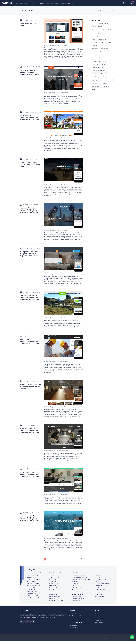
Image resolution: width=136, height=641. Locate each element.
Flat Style (104, 42)
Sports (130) (52, 579)
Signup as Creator (74, 627)
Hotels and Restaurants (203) (79, 577)
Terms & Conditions (99, 622)
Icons (93, 54)
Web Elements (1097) (32, 595)
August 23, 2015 (35, 512)
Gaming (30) (75, 581)
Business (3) (98, 575)
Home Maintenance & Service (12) (81, 579)
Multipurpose (95, 58)
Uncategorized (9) (100, 596)
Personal (104, 61)
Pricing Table (95, 64)
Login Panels (108, 54)
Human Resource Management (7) (81, 575)
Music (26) (52, 590)
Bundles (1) (29, 577)
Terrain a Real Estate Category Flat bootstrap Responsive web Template (29, 72)
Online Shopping (96, 61)
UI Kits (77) (52, 575)
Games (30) (75, 583)
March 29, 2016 (35, 204)
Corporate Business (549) (79, 598)
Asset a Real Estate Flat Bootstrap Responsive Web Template (30, 165)
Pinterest (30, 621)
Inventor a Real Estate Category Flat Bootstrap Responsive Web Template (29, 210)
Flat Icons (94, 39)
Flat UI (109, 42)
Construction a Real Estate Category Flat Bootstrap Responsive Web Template (29, 341)
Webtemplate (95, 89)
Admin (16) (97, 587)
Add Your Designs (73, 625)
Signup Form (95, 76)
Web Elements (105, 86)
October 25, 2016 (35, 67)
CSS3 (93, 33)
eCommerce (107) (76, 596)
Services (33, 3)
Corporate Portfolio (107, 29)
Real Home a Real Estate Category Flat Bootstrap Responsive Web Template (29, 474)
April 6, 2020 (34, 20)
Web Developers (96, 86)
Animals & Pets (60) (100, 585)
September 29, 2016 (36, 112)
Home (101, 10)
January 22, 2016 (35, 292)
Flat (109, 36)
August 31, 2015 (35, 469)
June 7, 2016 (34, 159)
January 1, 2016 (35, 381)
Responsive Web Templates (98, 70)
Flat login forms (102, 39)
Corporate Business (96, 29)
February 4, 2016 (35, 248)
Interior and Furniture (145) (56, 600)
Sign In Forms (104, 73)
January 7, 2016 (35, 336)
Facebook (24, 621)
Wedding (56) (98, 592)
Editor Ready (95, 36)
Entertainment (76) (77, 590)
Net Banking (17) (53, 587)
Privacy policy (97, 620)
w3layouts (25, 20)
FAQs (95, 618)
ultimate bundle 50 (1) (32, 575)
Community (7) (76, 600)
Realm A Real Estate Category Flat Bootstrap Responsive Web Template (29, 118)
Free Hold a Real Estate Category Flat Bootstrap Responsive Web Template (29, 297)
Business (94, 26)
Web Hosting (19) (31, 593)
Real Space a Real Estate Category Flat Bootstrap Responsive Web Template (29, 254)
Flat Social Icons (95, 42)
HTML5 (108, 51)
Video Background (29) (33, 600)
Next (78, 559)
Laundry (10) (52, 598)
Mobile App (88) (53, 594)
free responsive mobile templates (100, 48)
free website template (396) (34, 579)
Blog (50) (97, 577)
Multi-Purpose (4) (31, 581)
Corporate (100, 26)
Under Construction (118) (55, 573)
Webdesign (94, 83)
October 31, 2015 (35, 425)
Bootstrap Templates (104, 23)
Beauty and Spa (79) (100, 579)
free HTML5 (95, 45)
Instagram (27, 621)
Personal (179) (98, 594)
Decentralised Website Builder (77, 618)
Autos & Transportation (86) (102, 583)
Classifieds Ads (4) (100, 573)
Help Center (97, 613)
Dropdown (99, 33)
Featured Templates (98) (33, 585)
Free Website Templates (75, 616)
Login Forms (99, 54)
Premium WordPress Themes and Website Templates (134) (35, 590)
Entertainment (103, 36)
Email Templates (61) (77, 592)
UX (111, 80)
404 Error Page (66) (100, 590)
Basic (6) (97, 581)
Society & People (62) (55, 581)
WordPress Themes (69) (33, 583)
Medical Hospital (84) (55, 596)
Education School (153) (78, 594)
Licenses (96, 616)
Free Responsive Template (98, 51)
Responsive (103, 64)
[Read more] (65, 57)
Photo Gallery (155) (54, 585)
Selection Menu (95, 73)
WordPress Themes (52, 3)
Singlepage (94, 80)
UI (107, 80)
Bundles (41, 3)
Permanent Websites (67, 3)
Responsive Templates (97, 67)
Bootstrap (94, 23)
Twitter (21, 621)
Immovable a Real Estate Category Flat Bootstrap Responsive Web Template (29, 518)
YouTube (33, 621)
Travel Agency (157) (54, 577)
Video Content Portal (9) (33, 598)
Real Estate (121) (53, 583)
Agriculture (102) (31, 587)
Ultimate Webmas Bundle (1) (34, 573)
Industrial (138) (76, 573)
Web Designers (103, 83)
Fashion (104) (75, 585)
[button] (123, 3)
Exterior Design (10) (77, 587)
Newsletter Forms (104, 58)
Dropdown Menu (108, 33)
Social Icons (102, 80)
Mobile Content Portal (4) (56, 592)
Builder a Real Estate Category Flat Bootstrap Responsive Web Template (29, 430)
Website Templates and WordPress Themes (57, 45)
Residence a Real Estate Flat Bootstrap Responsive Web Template (30, 387)
